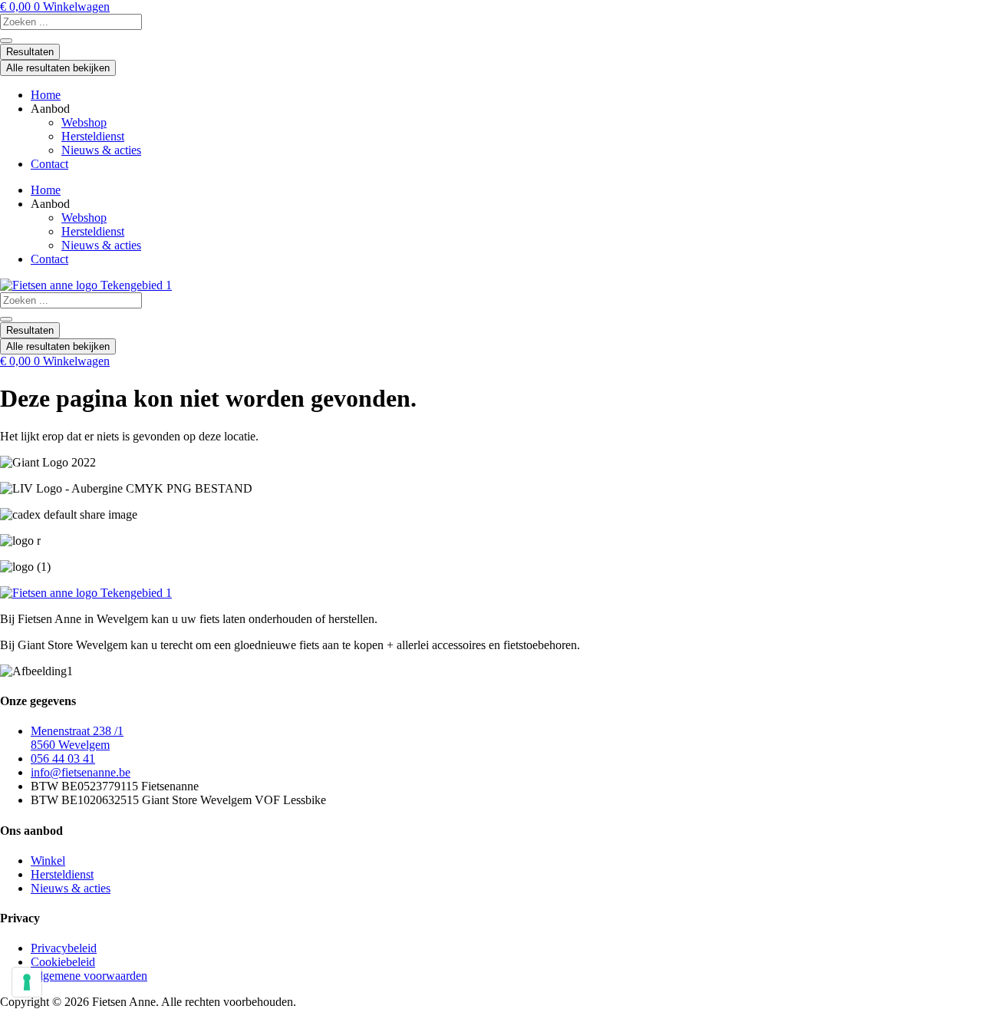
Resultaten (30, 52)
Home (46, 94)
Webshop (84, 122)
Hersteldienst (92, 136)
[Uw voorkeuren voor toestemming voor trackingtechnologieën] (26, 982)
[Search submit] (6, 40)
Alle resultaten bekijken (58, 68)
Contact (49, 163)
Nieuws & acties (101, 150)
